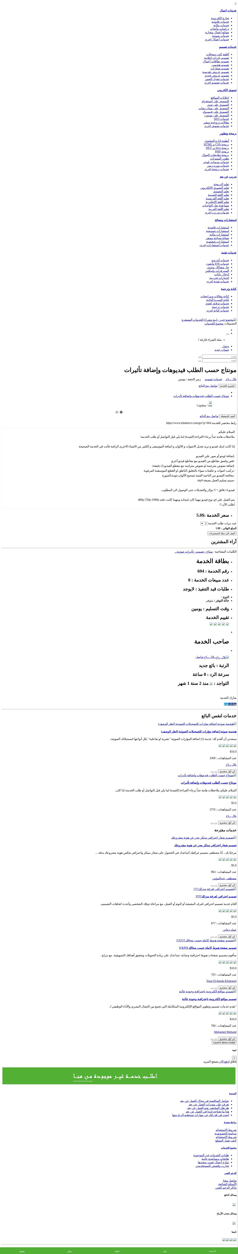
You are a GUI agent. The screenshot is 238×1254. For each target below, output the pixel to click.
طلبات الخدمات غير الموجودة (211, 1155)
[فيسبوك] (235, 1239)
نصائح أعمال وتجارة (217, 32)
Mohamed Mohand (225, 1032)
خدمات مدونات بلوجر (216, 162)
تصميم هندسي (220, 64)
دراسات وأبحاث (219, 28)
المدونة (233, 1093)
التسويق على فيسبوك (216, 111)
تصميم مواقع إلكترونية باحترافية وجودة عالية (209, 999)
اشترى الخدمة (227, 385)
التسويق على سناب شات (214, 108)
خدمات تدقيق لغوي (217, 303)
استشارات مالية (219, 234)
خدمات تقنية (229, 252)
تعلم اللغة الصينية (218, 194)
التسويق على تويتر (218, 104)
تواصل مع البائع (208, 385)
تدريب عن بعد (228, 176)
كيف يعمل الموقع (226, 1140)
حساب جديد (222, 349)
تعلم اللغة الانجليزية (217, 202)
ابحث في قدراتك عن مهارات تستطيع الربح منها (200, 1115)
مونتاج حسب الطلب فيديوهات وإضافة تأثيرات (201, 396)
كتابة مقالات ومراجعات (215, 296)
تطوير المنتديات (219, 158)
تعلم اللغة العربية (218, 209)
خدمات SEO (221, 118)
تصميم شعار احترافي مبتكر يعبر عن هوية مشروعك (205, 845)
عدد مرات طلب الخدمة (222, 523)
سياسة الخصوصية (226, 1133)
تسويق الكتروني (227, 90)
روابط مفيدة (230, 1122)
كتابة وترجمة (229, 288)
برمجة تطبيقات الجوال (215, 155)
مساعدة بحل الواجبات (215, 205)
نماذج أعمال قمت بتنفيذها (213, 1162)
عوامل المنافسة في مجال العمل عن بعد (204, 1100)
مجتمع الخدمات (229, 1147)
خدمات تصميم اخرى (216, 82)
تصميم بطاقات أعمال (216, 61)
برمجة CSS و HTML (216, 144)
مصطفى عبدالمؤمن (224, 878)
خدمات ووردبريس (218, 165)
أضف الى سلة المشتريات (222, 533)
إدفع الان (223, 1061)
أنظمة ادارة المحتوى (217, 140)
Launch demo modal (224, 1042)
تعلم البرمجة (221, 184)
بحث (165, 1251)
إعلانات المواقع (220, 97)
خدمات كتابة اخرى (217, 310)
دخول (225, 346)
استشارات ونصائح (226, 220)
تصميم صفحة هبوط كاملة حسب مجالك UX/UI (208, 947)
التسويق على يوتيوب (216, 115)
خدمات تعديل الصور (217, 79)
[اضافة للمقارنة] (212, 772)
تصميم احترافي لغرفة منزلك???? (216, 896)
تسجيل (22, 1251)
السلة (117, 1251)
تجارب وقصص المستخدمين (212, 1165)
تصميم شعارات (219, 68)
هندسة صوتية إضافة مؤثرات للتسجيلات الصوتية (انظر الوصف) (199, 731)
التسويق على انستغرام (215, 101)
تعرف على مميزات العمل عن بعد (209, 1104)
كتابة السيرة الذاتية (217, 299)
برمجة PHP (222, 151)
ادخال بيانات (221, 274)
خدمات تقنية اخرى (217, 281)
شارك (233, 704)
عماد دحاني (230, 929)
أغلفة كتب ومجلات (217, 54)
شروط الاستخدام (226, 1129)
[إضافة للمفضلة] (215, 772)
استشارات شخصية (217, 241)
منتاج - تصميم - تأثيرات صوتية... (194, 551)
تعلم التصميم (221, 191)
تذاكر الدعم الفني (226, 1187)
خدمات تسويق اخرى (216, 126)
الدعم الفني (230, 1173)
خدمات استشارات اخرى (214, 245)
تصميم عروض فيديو (217, 75)
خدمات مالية (221, 25)
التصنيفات (212, 1251)
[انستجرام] (223, 1239)
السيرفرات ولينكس (217, 270)
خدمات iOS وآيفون (217, 263)
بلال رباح (231, 379)
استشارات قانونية (218, 227)
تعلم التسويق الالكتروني (214, 187)
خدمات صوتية (220, 35)
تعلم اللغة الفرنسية (217, 198)
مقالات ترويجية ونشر (216, 122)
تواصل (199, 657)
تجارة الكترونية (220, 18)
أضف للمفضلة (228, 416)
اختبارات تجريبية (219, 277)
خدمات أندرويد (220, 260)
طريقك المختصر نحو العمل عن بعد (208, 1108)
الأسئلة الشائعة (227, 1184)
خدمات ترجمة (220, 307)
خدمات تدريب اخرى (217, 212)
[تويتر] (231, 1239)
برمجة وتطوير (228, 133)
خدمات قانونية (220, 21)
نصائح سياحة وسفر (217, 238)
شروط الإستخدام (226, 1137)
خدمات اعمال (228, 10)
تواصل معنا (230, 1180)
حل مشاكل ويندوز (218, 267)
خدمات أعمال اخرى (217, 39)
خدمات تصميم (228, 46)
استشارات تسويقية (217, 231)
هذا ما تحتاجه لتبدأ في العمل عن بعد (207, 1111)
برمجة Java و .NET (217, 148)
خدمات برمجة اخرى (217, 169)
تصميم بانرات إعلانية (216, 57)
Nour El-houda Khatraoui (221, 981)
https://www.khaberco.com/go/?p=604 (188, 423)
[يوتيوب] (227, 1239)
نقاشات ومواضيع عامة (215, 1158)
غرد (226, 704)
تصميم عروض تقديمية (215, 72)
